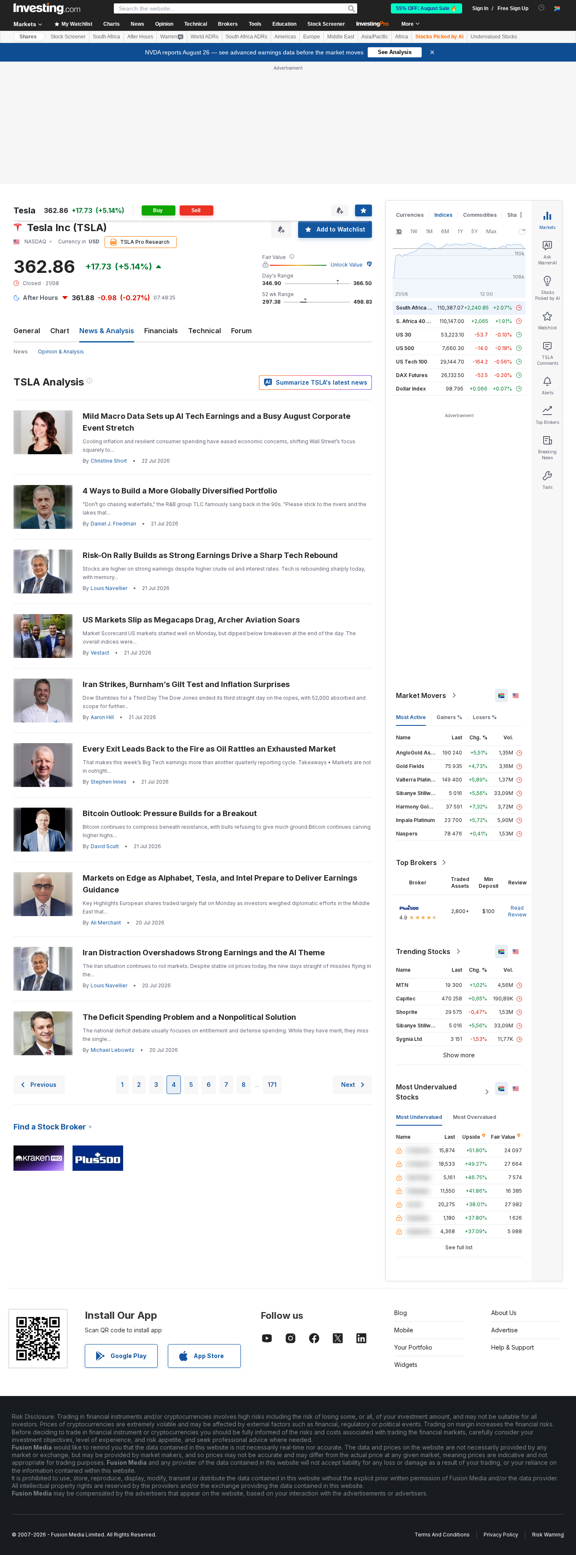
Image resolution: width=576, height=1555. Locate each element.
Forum (241, 330)
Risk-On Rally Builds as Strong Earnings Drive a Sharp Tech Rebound (210, 555)
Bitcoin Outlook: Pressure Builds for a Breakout (170, 813)
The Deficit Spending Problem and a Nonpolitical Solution (189, 1017)
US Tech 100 (411, 361)
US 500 (405, 348)
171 (272, 1084)
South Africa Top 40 (421, 308)
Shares (28, 37)
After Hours (140, 37)
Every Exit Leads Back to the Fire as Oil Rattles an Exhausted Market (209, 748)
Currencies (410, 215)
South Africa (106, 37)
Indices (443, 215)
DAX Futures (412, 375)
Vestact (100, 652)
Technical (204, 330)
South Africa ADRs (246, 37)
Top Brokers (416, 862)
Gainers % (449, 717)
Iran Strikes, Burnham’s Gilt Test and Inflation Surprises (186, 684)
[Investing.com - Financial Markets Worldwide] (46, 8)
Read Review (517, 911)
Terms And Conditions (442, 1534)
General (26, 330)
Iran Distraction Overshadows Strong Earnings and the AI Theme (204, 952)
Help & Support (512, 1347)
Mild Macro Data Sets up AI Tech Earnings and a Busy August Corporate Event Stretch (216, 422)
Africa (401, 37)
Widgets (405, 1364)
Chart (59, 330)
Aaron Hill (102, 717)
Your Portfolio (413, 1347)
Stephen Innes (109, 782)
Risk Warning (548, 1534)
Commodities (480, 215)
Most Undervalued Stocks (426, 1092)
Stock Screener (326, 24)
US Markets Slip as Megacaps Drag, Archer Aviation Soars (191, 619)
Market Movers (421, 695)
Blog (400, 1312)
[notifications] (541, 8)
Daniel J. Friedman (113, 523)
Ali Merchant (106, 922)
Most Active (411, 717)
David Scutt (105, 846)
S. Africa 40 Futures (420, 321)
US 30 (403, 334)
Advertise (504, 1330)
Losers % (485, 717)
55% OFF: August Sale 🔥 (426, 8)
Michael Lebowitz (113, 1050)
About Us (504, 1312)
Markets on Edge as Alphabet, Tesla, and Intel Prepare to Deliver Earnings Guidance (220, 883)
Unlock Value (347, 264)
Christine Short (109, 461)
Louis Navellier (109, 588)
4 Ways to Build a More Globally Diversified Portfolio (180, 490)
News (20, 351)
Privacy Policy (501, 1534)
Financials (161, 330)
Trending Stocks (423, 951)
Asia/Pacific (374, 37)
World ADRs (204, 37)
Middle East (340, 37)
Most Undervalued (419, 1117)
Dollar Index (411, 388)
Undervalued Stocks (494, 37)
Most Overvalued (474, 1117)
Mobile (403, 1330)
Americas (285, 37)
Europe (311, 37)
